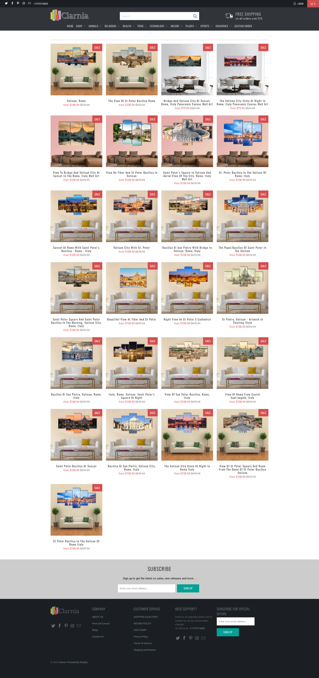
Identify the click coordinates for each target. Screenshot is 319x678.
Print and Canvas (101, 623)
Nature (175, 26)
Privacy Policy (141, 636)
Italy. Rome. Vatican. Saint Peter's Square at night (132, 363)
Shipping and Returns (145, 649)
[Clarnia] (83, 15)
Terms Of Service (143, 643)
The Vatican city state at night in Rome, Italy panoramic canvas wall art (242, 69)
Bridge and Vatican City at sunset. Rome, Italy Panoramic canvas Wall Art (187, 69)
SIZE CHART (140, 630)
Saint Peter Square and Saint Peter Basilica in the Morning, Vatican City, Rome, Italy (76, 288)
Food (141, 26)
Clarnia (62, 662)
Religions (111, 26)
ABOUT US (97, 616)
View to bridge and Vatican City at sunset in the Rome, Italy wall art (76, 141)
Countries (222, 26)
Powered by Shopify (77, 662)
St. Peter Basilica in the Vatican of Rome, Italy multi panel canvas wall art (242, 141)
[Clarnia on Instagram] (23, 3)
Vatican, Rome (76, 69)
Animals (94, 26)
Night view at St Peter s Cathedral (187, 288)
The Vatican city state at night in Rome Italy (187, 435)
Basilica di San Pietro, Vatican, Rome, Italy (76, 363)
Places (190, 26)
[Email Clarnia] (29, 3)
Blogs (95, 630)
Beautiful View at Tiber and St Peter (132, 288)
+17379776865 (41, 3)
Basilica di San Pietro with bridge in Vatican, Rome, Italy (187, 216)
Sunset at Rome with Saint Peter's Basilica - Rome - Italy (76, 216)
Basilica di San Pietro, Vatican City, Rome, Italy (132, 435)
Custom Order (243, 26)
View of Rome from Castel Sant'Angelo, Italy (242, 363)
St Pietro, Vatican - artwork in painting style (242, 288)
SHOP (79, 26)
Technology (157, 26)
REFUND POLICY (142, 623)
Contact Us (98, 636)
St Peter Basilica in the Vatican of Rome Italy (76, 510)
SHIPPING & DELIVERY (146, 616)
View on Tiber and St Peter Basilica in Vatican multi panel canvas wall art (132, 141)
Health (127, 26)
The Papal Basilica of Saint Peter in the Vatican (242, 216)
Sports (205, 26)
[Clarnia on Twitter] (6, 3)
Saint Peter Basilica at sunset (76, 435)
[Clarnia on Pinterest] (17, 3)
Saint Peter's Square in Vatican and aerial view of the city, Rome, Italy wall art (187, 141)
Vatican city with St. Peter (132, 216)
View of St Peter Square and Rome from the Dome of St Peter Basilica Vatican (242, 435)
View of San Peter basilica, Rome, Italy (187, 363)
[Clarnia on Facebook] (11, 3)
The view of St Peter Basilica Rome (132, 69)
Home (70, 26)
